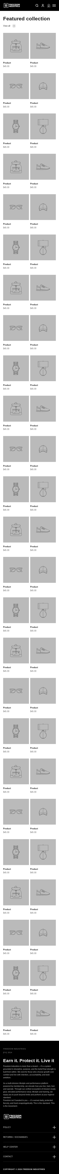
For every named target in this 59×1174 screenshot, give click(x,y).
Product (7, 63)
